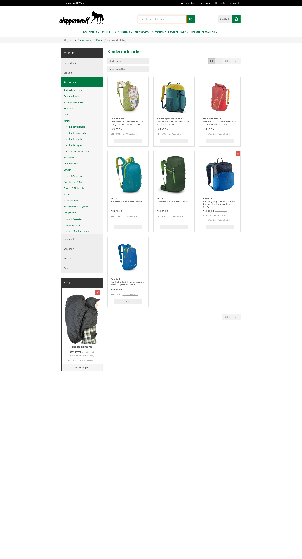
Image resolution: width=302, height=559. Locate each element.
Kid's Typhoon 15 (212, 118)
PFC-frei (173, 32)
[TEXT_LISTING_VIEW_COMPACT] (218, 61)
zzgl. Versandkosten (130, 134)
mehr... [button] (128, 141)
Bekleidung (90, 32)
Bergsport (141, 32)
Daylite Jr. (116, 279)
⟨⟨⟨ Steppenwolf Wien (72, 2)
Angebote (70, 283)
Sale (183, 32)
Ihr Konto (220, 2)
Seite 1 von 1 (231, 61)
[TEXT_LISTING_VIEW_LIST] (211, 61)
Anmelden (235, 2)
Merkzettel (189, 2)
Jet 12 (114, 198)
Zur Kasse (205, 2)
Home (70, 53)
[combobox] (204, 32)
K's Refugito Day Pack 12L (171, 118)
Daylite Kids (117, 118)
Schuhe (106, 32)
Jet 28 (160, 198)
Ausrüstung (123, 32)
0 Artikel (224, 19)
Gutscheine (159, 32)
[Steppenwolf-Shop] (81, 17)
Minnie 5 (207, 198)
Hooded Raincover (82, 347)
